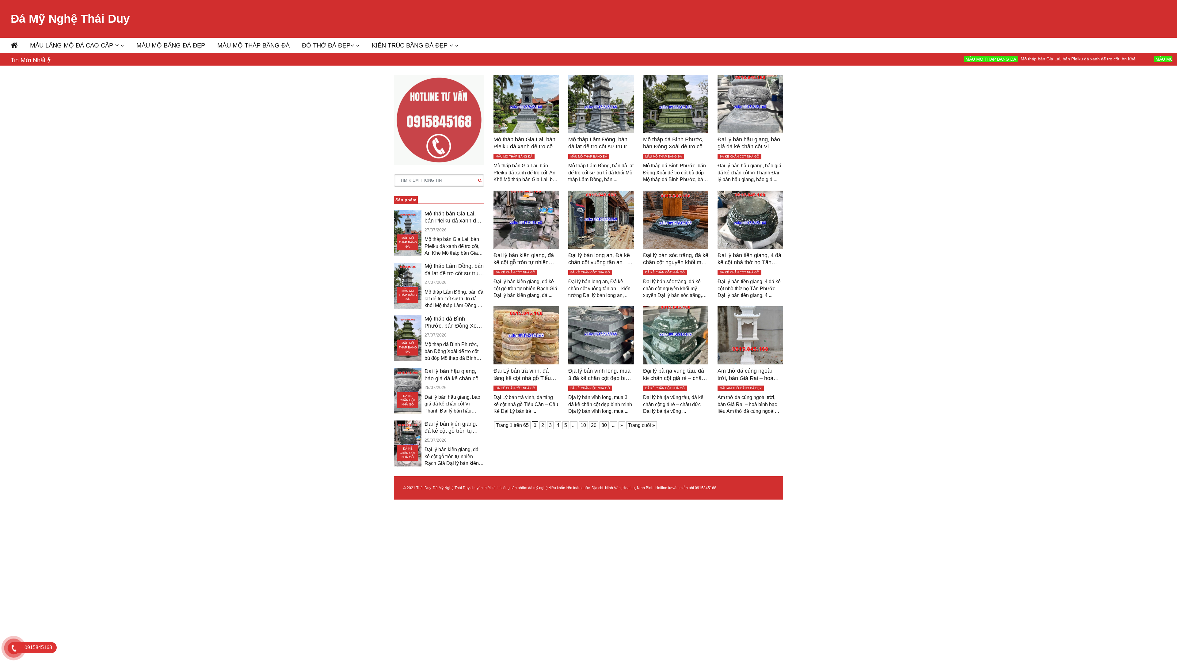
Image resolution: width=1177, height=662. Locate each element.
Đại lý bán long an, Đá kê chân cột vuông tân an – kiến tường (599, 259)
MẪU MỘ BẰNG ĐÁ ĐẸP (170, 45)
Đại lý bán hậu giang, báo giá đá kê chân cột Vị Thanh (452, 375)
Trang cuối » (641, 425)
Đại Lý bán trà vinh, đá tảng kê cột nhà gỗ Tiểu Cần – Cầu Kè (522, 375)
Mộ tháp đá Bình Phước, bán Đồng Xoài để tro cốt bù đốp (453, 323)
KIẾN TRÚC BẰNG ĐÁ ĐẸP (410, 45)
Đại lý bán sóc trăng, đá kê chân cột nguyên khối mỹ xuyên (675, 259)
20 (593, 425)
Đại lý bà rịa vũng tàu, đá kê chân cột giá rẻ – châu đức (674, 375)
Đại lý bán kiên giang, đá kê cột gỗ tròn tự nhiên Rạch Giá (451, 428)
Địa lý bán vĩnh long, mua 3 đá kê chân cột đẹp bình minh (600, 375)
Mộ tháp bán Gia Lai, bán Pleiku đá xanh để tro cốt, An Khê (1032, 58)
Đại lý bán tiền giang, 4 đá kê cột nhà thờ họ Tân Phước (749, 259)
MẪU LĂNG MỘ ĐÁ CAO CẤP (72, 45)
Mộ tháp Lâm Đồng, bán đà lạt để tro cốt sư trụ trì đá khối (454, 270)
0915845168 (705, 488)
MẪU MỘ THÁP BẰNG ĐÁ (253, 45)
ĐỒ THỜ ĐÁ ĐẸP (326, 45)
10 (583, 425)
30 (604, 425)
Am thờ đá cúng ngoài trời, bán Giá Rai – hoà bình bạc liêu (745, 375)
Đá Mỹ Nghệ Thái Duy (70, 18)
